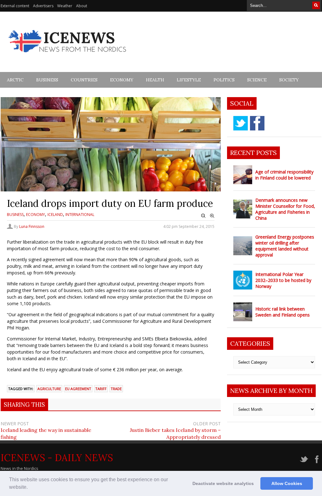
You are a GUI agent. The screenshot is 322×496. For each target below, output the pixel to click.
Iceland (55, 214)
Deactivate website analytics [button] (223, 483)
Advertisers (43, 5)
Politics (224, 80)
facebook (257, 123)
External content (15, 5)
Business (47, 80)
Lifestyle (189, 80)
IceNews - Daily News (57, 457)
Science (257, 80)
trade (116, 388)
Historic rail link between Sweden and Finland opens (282, 312)
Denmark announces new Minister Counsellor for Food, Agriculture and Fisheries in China (285, 209)
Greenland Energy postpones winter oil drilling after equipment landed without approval (284, 246)
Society (289, 80)
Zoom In (212, 216)
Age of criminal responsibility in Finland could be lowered (284, 175)
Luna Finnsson (31, 226)
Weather (64, 5)
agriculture (49, 388)
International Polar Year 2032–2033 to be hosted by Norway (283, 280)
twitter (240, 123)
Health (155, 80)
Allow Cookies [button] (286, 483)
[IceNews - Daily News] (68, 56)
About (81, 5)
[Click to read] (242, 174)
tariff (101, 388)
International (79, 214)
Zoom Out (203, 216)
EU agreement (78, 388)
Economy (121, 80)
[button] (30, 488)
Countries (84, 80)
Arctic (15, 80)
